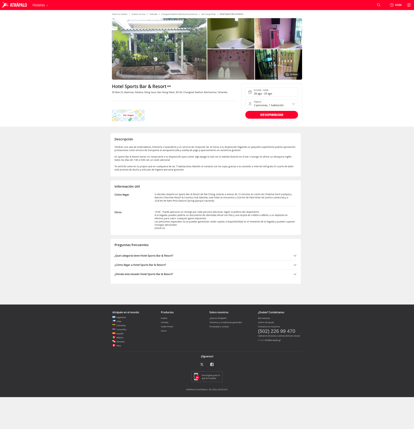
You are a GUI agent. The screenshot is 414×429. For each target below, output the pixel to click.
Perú (118, 345)
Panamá (120, 341)
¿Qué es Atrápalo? (218, 318)
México (119, 337)
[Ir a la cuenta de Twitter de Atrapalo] (202, 365)
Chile (118, 321)
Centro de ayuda (266, 322)
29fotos (294, 74)
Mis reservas (264, 318)
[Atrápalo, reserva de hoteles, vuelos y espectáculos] (15, 5)
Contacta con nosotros (269, 326)
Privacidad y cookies (219, 326)
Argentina (121, 317)
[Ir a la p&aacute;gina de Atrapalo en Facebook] (212, 365)
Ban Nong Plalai (209, 14)
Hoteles (164, 322)
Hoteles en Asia (138, 14)
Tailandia (153, 14)
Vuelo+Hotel (167, 326)
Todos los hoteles (119, 14)
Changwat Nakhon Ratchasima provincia (179, 14)
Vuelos (164, 318)
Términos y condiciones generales (225, 322)
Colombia (121, 325)
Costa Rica (121, 329)
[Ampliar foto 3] (230, 64)
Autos (164, 330)
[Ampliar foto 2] (278, 33)
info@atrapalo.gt (273, 340)
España (119, 333)
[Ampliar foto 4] (278, 64)
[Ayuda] (396, 5)
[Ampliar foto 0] (159, 49)
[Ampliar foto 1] (230, 33)
